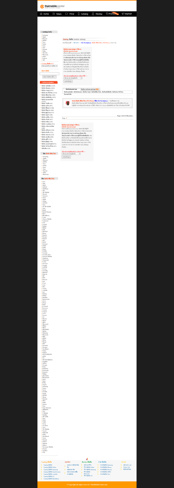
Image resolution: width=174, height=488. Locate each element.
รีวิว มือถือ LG (88, 475)
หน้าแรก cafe (127, 465)
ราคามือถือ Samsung (106, 465)
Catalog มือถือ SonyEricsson (52, 472)
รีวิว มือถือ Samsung (90, 469)
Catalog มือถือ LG (49, 476)
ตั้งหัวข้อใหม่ (127, 469)
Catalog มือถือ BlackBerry (51, 478)
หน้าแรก (76, 42)
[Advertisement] (104, 6)
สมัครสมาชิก (71, 469)
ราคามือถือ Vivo (105, 474)
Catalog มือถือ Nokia (50, 467)
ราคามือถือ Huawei (106, 469)
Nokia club (126, 467)
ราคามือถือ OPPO (105, 472)
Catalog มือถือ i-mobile (50, 474)
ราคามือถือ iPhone (105, 467)
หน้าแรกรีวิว (87, 465)
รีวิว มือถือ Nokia (89, 467)
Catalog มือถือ (48, 465)
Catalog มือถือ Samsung (51, 469)
